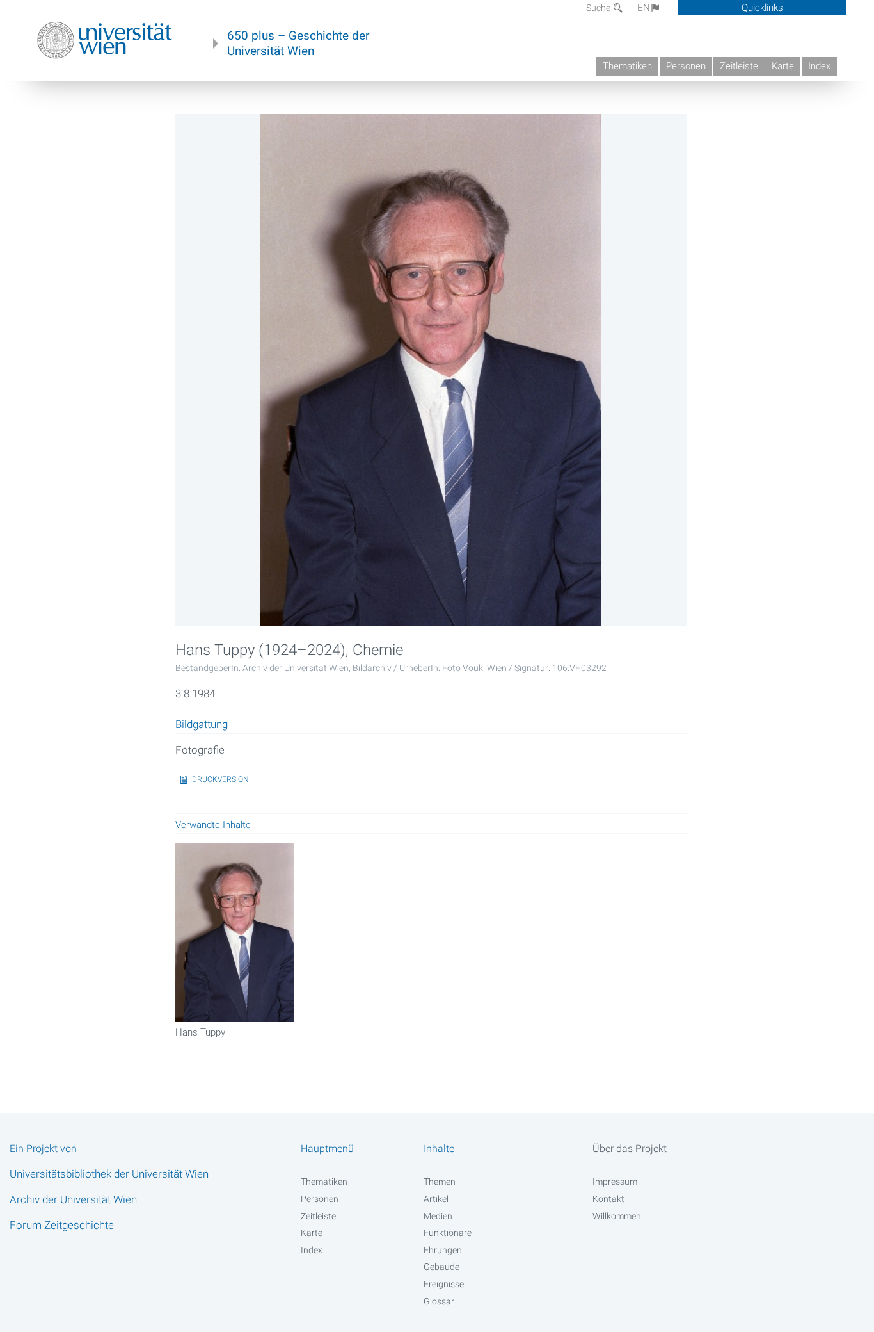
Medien (438, 1216)
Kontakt (608, 1199)
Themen (440, 1181)
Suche (599, 8)
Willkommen (616, 1216)
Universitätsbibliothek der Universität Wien (109, 1173)
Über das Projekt (629, 1148)
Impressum (614, 1181)
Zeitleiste (739, 66)
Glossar (439, 1301)
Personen (686, 66)
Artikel (436, 1199)
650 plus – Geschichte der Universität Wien (298, 43)
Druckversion (220, 779)
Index (819, 66)
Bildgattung (201, 725)
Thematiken (627, 66)
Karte (783, 66)
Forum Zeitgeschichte (62, 1225)
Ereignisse (444, 1284)
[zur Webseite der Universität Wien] (104, 40)
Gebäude (441, 1267)
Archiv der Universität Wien (73, 1199)
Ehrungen (443, 1250)
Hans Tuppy (200, 1032)
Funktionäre (448, 1233)
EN (643, 7)
